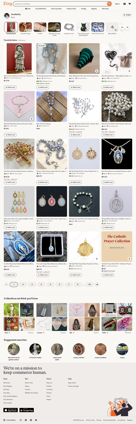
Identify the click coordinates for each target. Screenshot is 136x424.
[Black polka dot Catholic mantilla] (92, 324)
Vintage (83, 9)
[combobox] (60, 3)
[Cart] (129, 3)
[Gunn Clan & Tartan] (26, 310)
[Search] (109, 3)
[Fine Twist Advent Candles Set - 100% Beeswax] (109, 324)
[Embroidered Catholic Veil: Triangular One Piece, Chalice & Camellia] (76, 324)
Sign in (117, 4)
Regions (130, 420)
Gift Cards (105, 9)
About (13, 17)
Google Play (26, 410)
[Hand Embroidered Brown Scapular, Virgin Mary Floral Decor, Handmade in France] (124, 310)
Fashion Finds (71, 9)
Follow (128, 15)
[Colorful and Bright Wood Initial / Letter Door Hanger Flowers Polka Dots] (11, 324)
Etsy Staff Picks (41, 9)
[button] (9, 420)
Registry (94, 9)
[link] (6, 284)
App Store (10, 410)
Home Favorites (56, 9)
